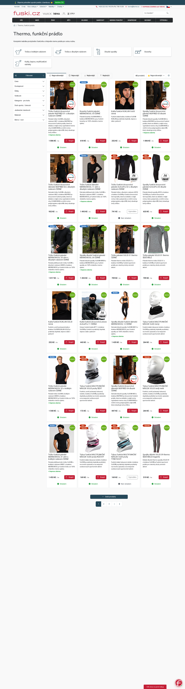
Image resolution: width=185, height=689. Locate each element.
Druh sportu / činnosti (23, 105)
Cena (16, 81)
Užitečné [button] (43, 6)
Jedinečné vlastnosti (22, 110)
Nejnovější (75, 76)
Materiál (18, 115)
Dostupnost (19, 86)
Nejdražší (106, 76)
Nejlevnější (91, 76)
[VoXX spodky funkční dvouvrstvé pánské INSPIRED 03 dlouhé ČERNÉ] (156, 95)
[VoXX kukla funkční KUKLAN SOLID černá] (61, 305)
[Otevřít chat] (178, 682)
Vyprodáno (132, 211)
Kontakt (17, 6)
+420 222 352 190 (105, 6)
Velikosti (18, 96)
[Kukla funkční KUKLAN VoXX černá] (124, 95)
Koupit (70, 141)
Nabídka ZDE (59, 2)
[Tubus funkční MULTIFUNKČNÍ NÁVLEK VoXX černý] (156, 305)
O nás (23, 6)
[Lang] (169, 7)
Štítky (17, 91)
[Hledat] (167, 13)
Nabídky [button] (51, 6)
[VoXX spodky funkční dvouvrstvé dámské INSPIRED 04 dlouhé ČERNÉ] (124, 370)
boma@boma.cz (133, 6)
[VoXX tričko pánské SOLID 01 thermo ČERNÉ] (124, 239)
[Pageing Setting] (168, 75)
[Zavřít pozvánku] (180, 659)
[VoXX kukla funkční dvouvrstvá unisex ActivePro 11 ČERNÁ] (93, 305)
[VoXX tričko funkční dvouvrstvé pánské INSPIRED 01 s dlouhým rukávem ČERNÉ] (61, 95)
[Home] (14, 25)
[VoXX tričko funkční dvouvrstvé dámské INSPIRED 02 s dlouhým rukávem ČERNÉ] (61, 168)
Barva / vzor (19, 120)
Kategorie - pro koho (22, 101)
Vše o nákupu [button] (32, 6)
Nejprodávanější (57, 76)
